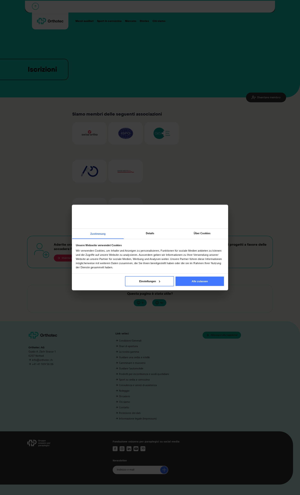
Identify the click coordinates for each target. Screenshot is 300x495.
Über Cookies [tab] (202, 233)
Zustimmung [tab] (98, 233)
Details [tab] (150, 233)
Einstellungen (147, 281)
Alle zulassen (200, 281)
